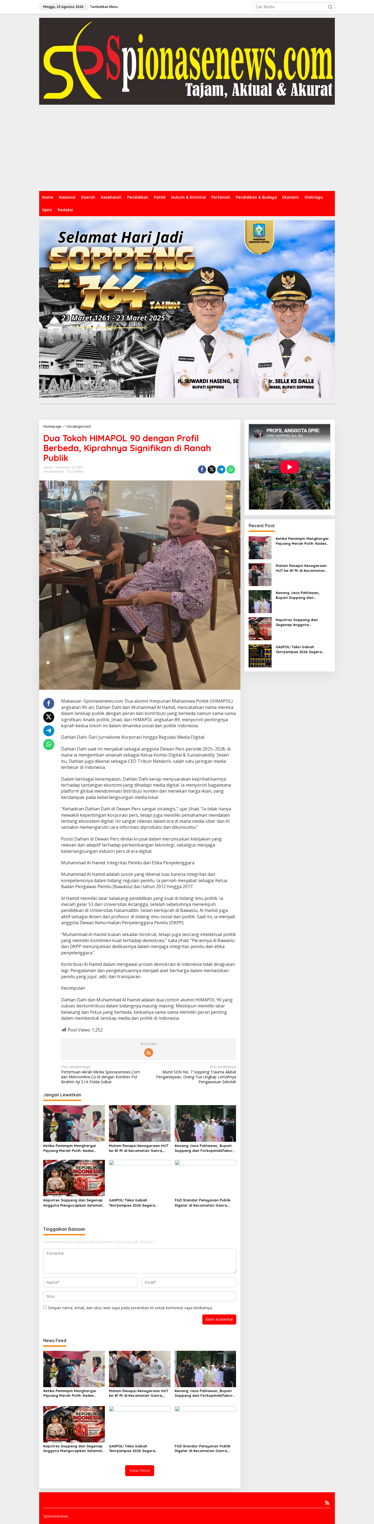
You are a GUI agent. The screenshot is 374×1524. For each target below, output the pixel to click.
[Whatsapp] (231, 469)
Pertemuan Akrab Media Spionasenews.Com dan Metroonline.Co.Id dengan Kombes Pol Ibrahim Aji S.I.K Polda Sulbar (100, 1074)
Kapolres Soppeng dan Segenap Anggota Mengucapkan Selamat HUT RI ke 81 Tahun (73, 1202)
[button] (330, 6)
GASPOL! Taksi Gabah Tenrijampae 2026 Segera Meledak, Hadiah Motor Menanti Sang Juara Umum (138, 1202)
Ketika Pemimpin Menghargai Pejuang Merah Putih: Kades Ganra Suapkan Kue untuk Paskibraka (69, 1148)
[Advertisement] (187, 150)
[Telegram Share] (221, 469)
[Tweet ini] (212, 469)
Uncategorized (53, 471)
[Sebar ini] (202, 469)
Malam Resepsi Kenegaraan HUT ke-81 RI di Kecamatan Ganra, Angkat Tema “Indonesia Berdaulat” (138, 1148)
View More (140, 1470)
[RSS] (148, 1052)
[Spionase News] (187, 60)
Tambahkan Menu (104, 6)
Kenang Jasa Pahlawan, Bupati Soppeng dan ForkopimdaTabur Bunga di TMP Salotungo (204, 1148)
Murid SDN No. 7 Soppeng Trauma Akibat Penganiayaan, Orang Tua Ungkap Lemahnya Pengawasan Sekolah (196, 1074)
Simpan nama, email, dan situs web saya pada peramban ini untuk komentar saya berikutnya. (130, 1307)
